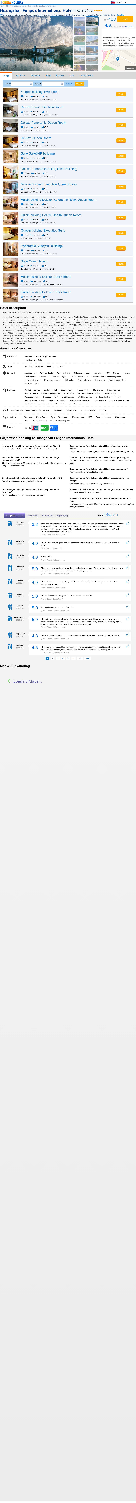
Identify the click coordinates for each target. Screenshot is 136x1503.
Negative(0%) (62, 516)
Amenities (35, 75)
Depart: (38, 84)
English (119, 2)
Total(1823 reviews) (14, 516)
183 (80, 658)
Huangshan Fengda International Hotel (41, 6)
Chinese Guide (86, 75)
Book (125, 19)
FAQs (48, 75)
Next (88, 658)
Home (2, 6)
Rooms (6, 76)
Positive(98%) (32, 516)
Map (72, 75)
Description (20, 75)
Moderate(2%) (47, 516)
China (8, 6)
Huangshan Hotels (19, 6)
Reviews (60, 75)
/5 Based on (119, 25)
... (73, 658)
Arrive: (8, 84)
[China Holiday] (12, 4)
